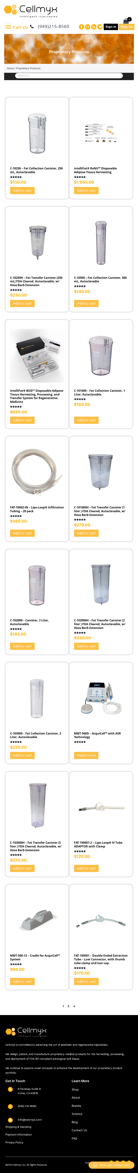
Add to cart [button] (22, 191)
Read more (86, 755)
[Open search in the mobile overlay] (69, 75)
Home (10, 68)
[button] (111, 1165)
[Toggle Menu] (8, 27)
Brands (76, 1106)
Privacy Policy (14, 1142)
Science (77, 1114)
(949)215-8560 (53, 26)
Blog (75, 1122)
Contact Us (79, 1130)
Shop (75, 1089)
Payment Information (18, 1134)
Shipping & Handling (18, 1127)
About (76, 1097)
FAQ (74, 1138)
